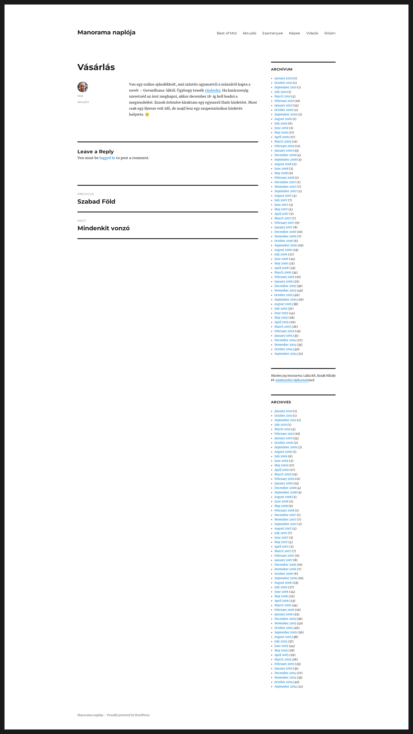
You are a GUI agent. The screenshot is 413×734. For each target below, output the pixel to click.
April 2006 (281, 268)
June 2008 (281, 168)
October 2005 (283, 295)
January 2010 (283, 105)
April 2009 (281, 137)
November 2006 (285, 236)
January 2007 (283, 227)
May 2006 (281, 263)
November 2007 (285, 187)
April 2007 (281, 214)
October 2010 (283, 83)
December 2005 (285, 286)
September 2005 (285, 299)
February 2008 (284, 178)
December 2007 (285, 182)
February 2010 (284, 101)
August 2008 (283, 164)
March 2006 (282, 272)
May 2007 (281, 209)
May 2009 (281, 132)
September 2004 (285, 354)
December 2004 (285, 340)
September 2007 (285, 191)
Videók (312, 33)
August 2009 (283, 119)
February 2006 (284, 277)
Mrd (80, 96)
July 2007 (280, 200)
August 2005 (283, 304)
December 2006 (285, 232)
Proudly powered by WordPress (128, 715)
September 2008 (285, 159)
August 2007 (283, 196)
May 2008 (281, 173)
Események (272, 33)
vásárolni (212, 90)
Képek (294, 33)
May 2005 (281, 317)
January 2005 (283, 336)
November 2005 (285, 290)
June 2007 (281, 205)
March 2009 (282, 141)
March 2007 (282, 218)
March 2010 (282, 96)
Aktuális (249, 33)
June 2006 (281, 259)
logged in (107, 158)
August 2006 (283, 250)
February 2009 (284, 146)
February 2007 (284, 223)
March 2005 (282, 327)
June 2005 (281, 313)
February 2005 (284, 331)
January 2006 (283, 281)
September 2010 (285, 87)
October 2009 (283, 110)
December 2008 (285, 155)
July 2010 (280, 92)
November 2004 (285, 345)
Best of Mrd (227, 33)
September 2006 (285, 245)
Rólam (330, 33)
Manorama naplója (106, 32)
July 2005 (280, 308)
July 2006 (280, 254)
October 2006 (283, 241)
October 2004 (283, 349)
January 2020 (283, 78)
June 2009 (281, 128)
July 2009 (280, 123)
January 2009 (283, 150)
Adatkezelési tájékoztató (291, 380)
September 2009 (285, 114)
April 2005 (281, 322)
